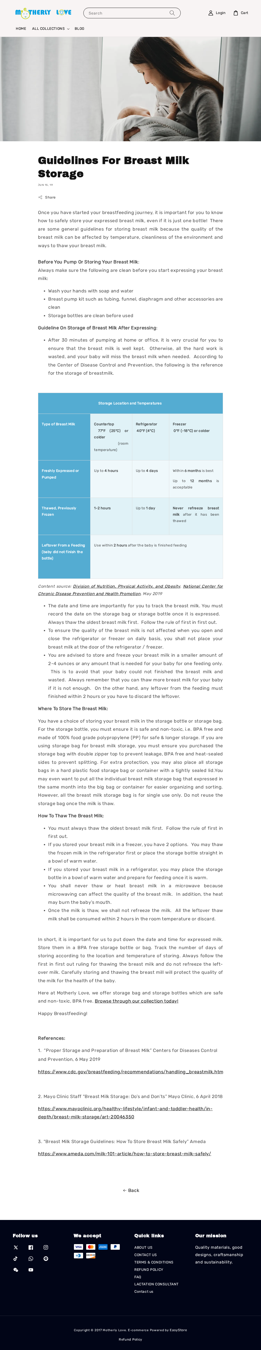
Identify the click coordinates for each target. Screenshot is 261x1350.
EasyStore (178, 1330)
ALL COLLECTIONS (48, 28)
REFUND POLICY (148, 1270)
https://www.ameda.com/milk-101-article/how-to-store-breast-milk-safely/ (124, 1154)
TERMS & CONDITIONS (154, 1262)
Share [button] (50, 197)
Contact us (143, 1291)
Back (133, 1190)
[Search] (172, 13)
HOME (21, 28)
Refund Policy (130, 1339)
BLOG (79, 28)
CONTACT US (145, 1255)
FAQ (137, 1277)
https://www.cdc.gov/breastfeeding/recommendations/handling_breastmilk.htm (131, 1072)
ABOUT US (143, 1247)
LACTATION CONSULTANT (156, 1284)
